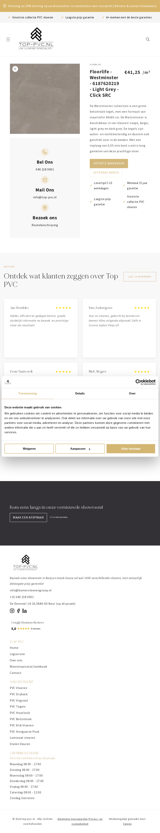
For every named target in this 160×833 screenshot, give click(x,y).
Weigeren (29, 448)
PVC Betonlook (21, 719)
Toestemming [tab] (27, 393)
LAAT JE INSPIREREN (139, 276)
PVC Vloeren (18, 688)
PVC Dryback (19, 694)
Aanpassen (77, 448)
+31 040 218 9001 (22, 597)
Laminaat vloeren (22, 738)
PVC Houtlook (20, 713)
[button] (8, 39)
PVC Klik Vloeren (22, 725)
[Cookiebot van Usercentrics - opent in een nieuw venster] (138, 382)
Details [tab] (80, 393)
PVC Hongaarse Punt (25, 731)
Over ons (16, 660)
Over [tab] (132, 393)
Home (14, 648)
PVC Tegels (18, 706)
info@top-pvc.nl (45, 197)
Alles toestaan (130, 448)
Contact (15, 673)
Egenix (127, 824)
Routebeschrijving (45, 225)
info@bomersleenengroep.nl (31, 590)
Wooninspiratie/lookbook (28, 666)
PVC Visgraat (19, 700)
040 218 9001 (45, 169)
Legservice (17, 654)
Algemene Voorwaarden (73, 819)
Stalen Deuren (20, 744)
